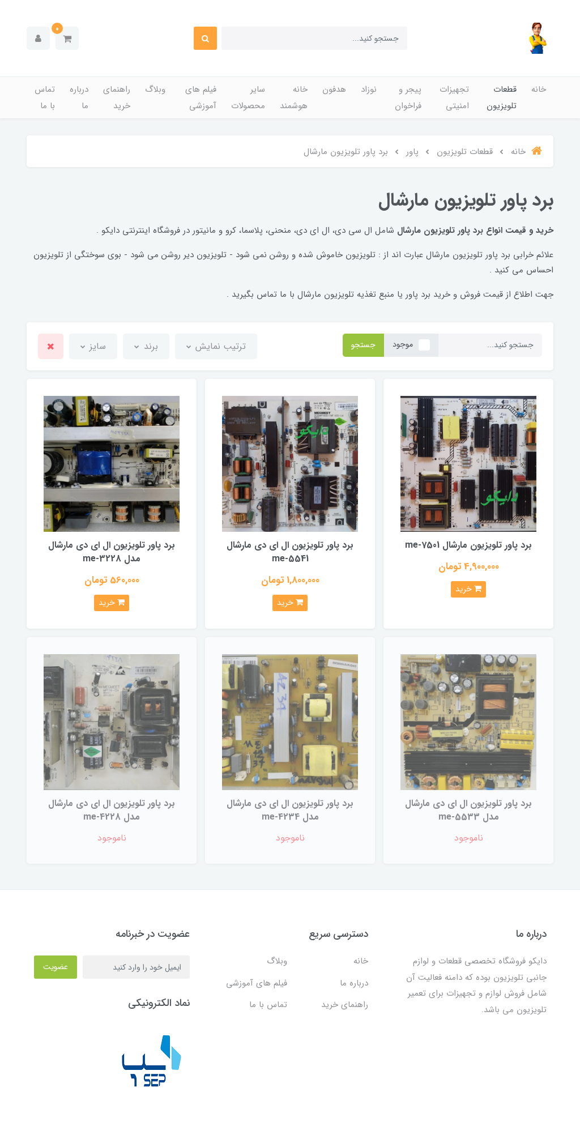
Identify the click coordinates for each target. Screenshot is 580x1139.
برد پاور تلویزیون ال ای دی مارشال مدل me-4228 (111, 810)
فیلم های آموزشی (200, 98)
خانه (538, 89)
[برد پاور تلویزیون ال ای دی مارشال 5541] (290, 464)
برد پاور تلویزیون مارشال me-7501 (468, 545)
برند (149, 346)
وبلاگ (155, 89)
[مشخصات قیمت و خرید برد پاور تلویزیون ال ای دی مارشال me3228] (112, 464)
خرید (464, 589)
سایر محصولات (248, 98)
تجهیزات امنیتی (454, 98)
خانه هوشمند (294, 98)
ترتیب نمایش (219, 346)
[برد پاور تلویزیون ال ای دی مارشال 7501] (468, 464)
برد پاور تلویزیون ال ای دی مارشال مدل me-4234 (290, 810)
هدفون (334, 89)
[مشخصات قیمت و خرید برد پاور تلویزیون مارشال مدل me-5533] (468, 721)
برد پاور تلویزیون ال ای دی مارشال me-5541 (290, 552)
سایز (96, 346)
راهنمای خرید (116, 98)
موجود (403, 344)
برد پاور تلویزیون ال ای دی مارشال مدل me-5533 (468, 810)
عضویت (55, 967)
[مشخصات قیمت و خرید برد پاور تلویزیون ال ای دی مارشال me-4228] (112, 721)
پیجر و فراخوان (408, 98)
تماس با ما (45, 98)
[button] (67, 38)
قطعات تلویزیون (502, 98)
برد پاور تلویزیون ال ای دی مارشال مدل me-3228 (111, 552)
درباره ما (79, 98)
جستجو (363, 345)
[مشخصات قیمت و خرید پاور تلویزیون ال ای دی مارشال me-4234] (290, 721)
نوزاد (369, 89)
